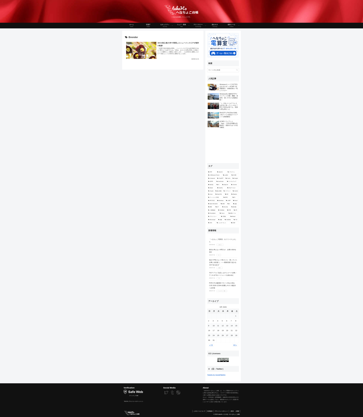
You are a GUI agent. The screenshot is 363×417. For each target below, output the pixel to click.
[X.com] (166, 394)
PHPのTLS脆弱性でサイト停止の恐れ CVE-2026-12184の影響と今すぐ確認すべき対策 (222, 285)
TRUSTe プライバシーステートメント (133, 401)
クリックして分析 (133, 395)
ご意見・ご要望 (234, 411)
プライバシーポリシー (221, 411)
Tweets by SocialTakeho (216, 375)
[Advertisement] (223, 146)
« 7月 (211, 345)
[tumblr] (172, 394)
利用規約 (210, 411)
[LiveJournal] (178, 394)
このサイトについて (199, 411)
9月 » (235, 345)
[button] (237, 70)
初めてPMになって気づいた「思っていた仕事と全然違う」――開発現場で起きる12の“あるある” (223, 262)
